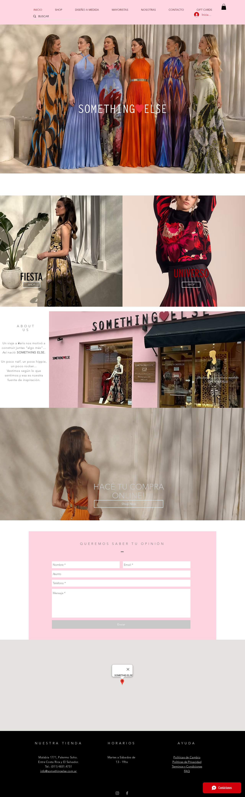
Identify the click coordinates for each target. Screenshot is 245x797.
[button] (223, 7)
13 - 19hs (121, 762)
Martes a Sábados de (121, 757)
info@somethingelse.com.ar (58, 771)
